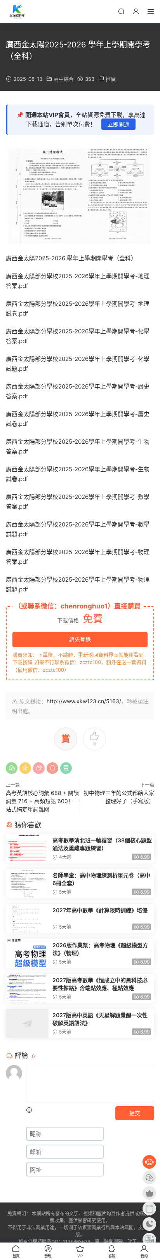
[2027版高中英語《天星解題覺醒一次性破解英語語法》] (27, 1023)
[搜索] (121, 11)
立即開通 (118, 124)
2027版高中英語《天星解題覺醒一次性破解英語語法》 (100, 1019)
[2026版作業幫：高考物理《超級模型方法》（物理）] (27, 953)
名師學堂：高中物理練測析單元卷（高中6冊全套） (101, 879)
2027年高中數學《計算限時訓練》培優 (100, 910)
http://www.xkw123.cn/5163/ (84, 701)
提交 (134, 1113)
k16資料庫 (17, 11)
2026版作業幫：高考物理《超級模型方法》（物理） (100, 949)
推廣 (111, 79)
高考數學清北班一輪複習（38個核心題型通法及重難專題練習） (102, 844)
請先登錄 (80, 639)
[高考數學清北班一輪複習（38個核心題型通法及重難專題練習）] (27, 848)
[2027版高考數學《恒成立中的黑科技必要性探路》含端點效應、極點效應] (27, 988)
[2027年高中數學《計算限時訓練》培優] (27, 918)
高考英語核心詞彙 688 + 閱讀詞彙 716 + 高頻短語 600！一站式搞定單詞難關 (42, 800)
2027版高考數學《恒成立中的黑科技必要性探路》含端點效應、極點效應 (100, 984)
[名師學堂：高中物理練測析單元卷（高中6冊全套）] (27, 883)
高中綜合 (64, 79)
